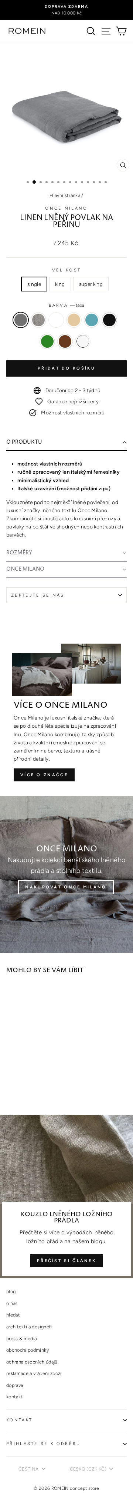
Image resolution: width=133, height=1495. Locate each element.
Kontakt (19, 1420)
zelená (47, 341)
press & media (21, 1338)
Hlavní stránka (65, 195)
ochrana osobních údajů (32, 1362)
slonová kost (73, 320)
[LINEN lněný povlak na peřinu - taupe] (19, 1081)
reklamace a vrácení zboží (34, 1373)
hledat (13, 1315)
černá (109, 320)
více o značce (44, 774)
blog (11, 1291)
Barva (67, 305)
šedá (20, 320)
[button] (66, 443)
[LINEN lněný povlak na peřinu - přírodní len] (27, 1081)
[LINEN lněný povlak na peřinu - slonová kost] (36, 1081)
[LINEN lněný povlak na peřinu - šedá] (10, 1081)
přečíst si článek (66, 1260)
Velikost (66, 270)
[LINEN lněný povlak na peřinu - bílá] (36, 1088)
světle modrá (91, 320)
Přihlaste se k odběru (43, 1443)
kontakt (14, 1396)
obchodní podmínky (27, 1350)
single (34, 284)
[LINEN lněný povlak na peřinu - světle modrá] (44, 1081)
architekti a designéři (29, 1326)
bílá (82, 341)
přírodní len (56, 320)
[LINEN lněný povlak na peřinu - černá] (10, 1088)
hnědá (65, 341)
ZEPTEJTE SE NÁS (38, 595)
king (60, 284)
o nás (12, 1303)
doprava (14, 1385)
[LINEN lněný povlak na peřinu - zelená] (19, 1088)
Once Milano (66, 208)
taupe (38, 320)
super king (91, 284)
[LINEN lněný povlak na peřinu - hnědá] (27, 1088)
